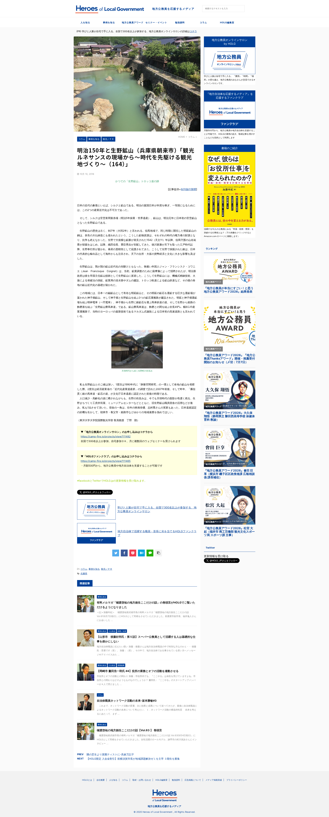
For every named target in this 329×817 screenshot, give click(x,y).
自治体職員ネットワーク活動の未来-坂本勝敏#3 (127, 700)
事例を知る (109, 22)
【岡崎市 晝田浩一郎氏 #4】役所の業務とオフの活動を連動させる (138, 671)
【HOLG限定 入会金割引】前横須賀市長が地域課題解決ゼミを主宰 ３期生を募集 (133, 758)
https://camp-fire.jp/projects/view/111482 (106, 436)
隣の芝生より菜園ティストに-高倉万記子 (110, 754)
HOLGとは (87, 780)
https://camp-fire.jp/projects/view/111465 (106, 461)
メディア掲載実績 (213, 780)
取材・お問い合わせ (141, 780)
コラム (203, 22)
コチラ (193, 31)
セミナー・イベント (156, 22)
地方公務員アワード (132, 22)
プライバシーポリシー (236, 780)
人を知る (85, 22)
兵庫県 (84, 573)
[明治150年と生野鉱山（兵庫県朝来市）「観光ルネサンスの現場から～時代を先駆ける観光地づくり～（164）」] (141, 553)
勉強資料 (180, 22)
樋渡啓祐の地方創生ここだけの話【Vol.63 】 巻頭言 (129, 730)
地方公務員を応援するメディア (164, 806)
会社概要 (100, 780)
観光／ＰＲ (106, 569)
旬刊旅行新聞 (188, 189)
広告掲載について (193, 780)
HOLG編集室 (227, 22)
